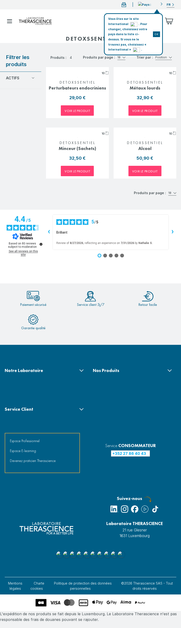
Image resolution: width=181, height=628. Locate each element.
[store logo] (35, 21)
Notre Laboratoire (24, 370)
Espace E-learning (23, 450)
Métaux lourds (145, 88)
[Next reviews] (172, 232)
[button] (150, 4)
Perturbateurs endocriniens (77, 88)
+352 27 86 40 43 (129, 453)
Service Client (19, 409)
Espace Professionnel (25, 440)
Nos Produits (106, 370)
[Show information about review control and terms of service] (41, 244)
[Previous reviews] (48, 232)
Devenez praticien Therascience (33, 460)
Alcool (145, 148)
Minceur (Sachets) (77, 148)
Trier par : (144, 57)
